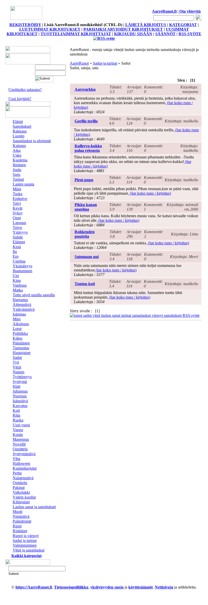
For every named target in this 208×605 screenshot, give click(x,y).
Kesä (17, 247)
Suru (16, 174)
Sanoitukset (22, 126)
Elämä (18, 121)
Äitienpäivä (22, 304)
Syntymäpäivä (24, 454)
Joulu (17, 170)
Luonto (18, 136)
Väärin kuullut (24, 497)
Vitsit (17, 367)
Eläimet (19, 242)
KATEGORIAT (183, 25)
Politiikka (20, 333)
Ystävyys (20, 232)
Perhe (17, 473)
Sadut (17, 357)
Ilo (15, 251)
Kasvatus (20, 406)
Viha (16, 458)
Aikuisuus (21, 324)
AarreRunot (79, 63)
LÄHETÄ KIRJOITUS (145, 25)
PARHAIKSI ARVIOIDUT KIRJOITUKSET (123, 29)
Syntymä (20, 381)
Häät (16, 386)
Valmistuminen (25, 545)
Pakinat (19, 487)
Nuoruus (20, 396)
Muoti (17, 511)
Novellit (19, 444)
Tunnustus (21, 348)
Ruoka (18, 420)
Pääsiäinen (21, 343)
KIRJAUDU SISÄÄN (133, 34)
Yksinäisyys (22, 266)
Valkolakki (21, 492)
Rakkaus (20, 131)
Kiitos (17, 338)
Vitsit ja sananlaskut (28, 550)
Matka (18, 290)
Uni (16, 275)
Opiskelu (20, 483)
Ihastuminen (22, 271)
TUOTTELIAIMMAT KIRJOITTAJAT (76, 34)
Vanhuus (20, 285)
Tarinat (18, 179)
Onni (17, 218)
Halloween (21, 463)
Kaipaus (19, 145)
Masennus (21, 439)
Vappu (18, 430)
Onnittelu (20, 449)
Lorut (17, 328)
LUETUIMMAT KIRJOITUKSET (49, 29)
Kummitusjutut (25, 468)
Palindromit (22, 521)
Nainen (18, 372)
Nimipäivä (21, 516)
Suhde (18, 237)
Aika (17, 150)
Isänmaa (19, 314)
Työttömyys (22, 377)
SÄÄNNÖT (165, 34)
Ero (16, 256)
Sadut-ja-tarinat (105, 63)
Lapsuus (19, 223)
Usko (17, 155)
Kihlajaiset (21, 502)
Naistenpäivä (23, 478)
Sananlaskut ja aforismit (32, 141)
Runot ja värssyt (26, 536)
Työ (16, 362)
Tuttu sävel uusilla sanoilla (34, 295)
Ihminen (19, 165)
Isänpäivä (20, 401)
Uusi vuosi (21, 425)
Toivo (17, 227)
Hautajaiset (21, 353)
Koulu (18, 434)
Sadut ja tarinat (25, 540)
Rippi (17, 526)
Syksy (18, 213)
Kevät (17, 208)
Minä (17, 189)
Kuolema (20, 160)
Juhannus (20, 391)
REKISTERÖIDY (25, 25)
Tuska (17, 194)
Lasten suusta (23, 184)
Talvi (17, 203)
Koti (16, 410)
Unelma (19, 261)
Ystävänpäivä (23, 309)
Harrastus (20, 300)
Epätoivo (20, 198)
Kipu (17, 280)
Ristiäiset (20, 531)
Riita (16, 415)
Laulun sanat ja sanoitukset (34, 507)
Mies (17, 319)
